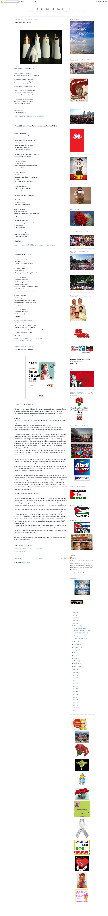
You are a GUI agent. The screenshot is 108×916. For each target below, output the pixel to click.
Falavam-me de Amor (22, 22)
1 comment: (38, 244)
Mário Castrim (44, 245)
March (76, 661)
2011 (74, 697)
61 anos (22, 245)
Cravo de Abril (48, 550)
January (76, 666)
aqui (80, 362)
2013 (74, 692)
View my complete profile (79, 572)
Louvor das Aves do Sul (23, 349)
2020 (74, 672)
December (77, 626)
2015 (74, 686)
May (75, 655)
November (77, 642)
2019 (74, 675)
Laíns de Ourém (60, 550)
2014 (74, 689)
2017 (74, 681)
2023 (74, 621)
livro (16, 551)
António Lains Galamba (34, 550)
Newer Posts (17, 558)
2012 (74, 694)
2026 (74, 612)
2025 (74, 615)
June (75, 653)
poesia (52, 245)
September (77, 647)
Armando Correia (26, 116)
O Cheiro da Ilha (54, 9)
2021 (74, 670)
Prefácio (22, 551)
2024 (74, 618)
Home (41, 558)
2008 (74, 705)
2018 (74, 678)
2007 (74, 708)
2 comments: (39, 115)
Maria (74, 558)
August (76, 650)
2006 (74, 711)
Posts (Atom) (26, 562)
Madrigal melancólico (22, 254)
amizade (23, 550)
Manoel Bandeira (26, 340)
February (77, 664)
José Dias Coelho (32, 245)
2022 (74, 623)
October (76, 644)
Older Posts (64, 558)
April (76, 658)
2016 (74, 683)
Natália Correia (38, 116)
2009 (74, 702)
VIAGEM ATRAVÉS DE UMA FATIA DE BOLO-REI (35, 125)
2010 (74, 700)
